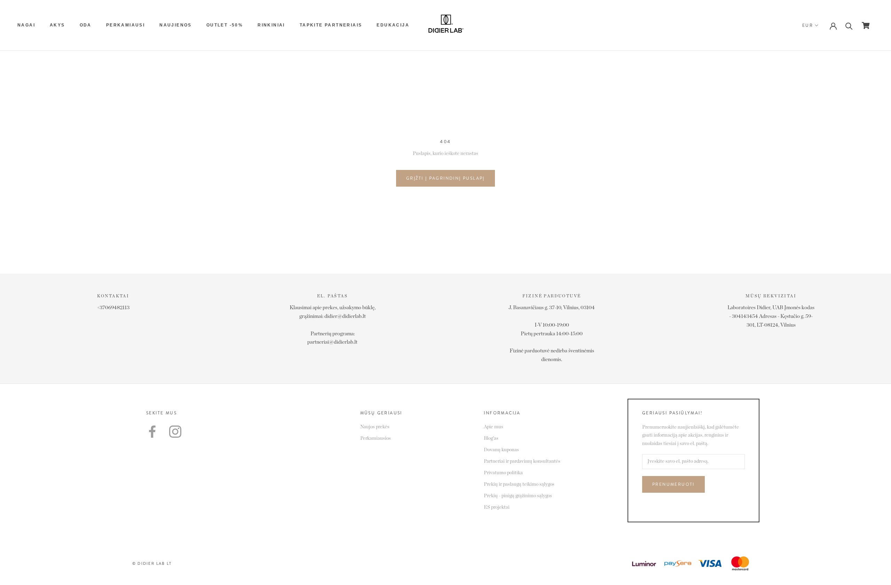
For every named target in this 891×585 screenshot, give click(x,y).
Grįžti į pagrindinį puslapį (445, 178)
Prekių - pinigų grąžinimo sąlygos (518, 495)
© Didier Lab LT (152, 563)
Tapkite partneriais (331, 25)
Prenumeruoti (673, 484)
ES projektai (497, 507)
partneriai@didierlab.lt (332, 342)
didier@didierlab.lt (345, 316)
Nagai (26, 25)
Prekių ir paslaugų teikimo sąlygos (519, 484)
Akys (57, 25)
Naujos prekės (374, 426)
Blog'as (491, 438)
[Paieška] (849, 25)
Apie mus (493, 426)
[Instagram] (175, 432)
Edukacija (393, 25)
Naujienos (175, 25)
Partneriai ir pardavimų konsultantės (522, 461)
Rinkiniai (271, 25)
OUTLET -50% (224, 25)
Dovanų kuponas (501, 449)
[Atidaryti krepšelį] (866, 25)
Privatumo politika (503, 472)
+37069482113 (113, 307)
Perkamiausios (375, 438)
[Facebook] (152, 432)
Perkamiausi (125, 25)
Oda (86, 25)
